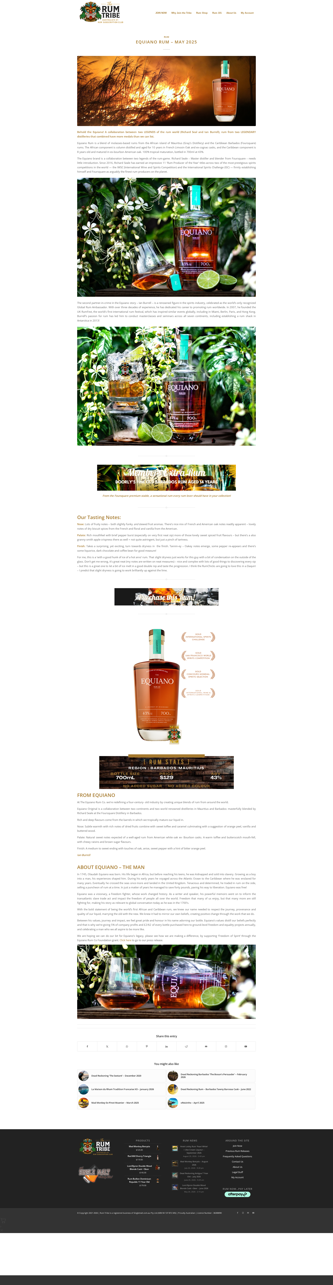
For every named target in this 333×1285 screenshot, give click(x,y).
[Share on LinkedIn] (166, 1046)
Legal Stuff (237, 1172)
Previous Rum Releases (237, 1151)
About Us (237, 1166)
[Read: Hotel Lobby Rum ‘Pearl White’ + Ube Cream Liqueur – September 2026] (175, 1148)
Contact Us (237, 1161)
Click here (125, 940)
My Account (237, 1177)
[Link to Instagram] (226, 1046)
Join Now (237, 1145)
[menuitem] (161, 13)
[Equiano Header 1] (166, 91)
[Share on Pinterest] (147, 1046)
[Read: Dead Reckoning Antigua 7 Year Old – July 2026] (175, 1175)
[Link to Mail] (248, 1212)
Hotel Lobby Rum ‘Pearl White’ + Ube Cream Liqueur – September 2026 (194, 1149)
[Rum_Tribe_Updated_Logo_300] (101, 13)
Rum (166, 36)
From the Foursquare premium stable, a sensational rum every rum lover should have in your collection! (167, 495)
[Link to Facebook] (237, 1212)
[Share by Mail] (206, 1046)
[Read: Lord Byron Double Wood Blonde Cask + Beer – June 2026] (175, 1187)
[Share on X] (107, 1046)
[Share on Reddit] (186, 1046)
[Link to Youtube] (246, 1046)
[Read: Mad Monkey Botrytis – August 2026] (175, 1163)
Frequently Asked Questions (237, 1156)
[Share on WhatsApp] (127, 1046)
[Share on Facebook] (87, 1046)
